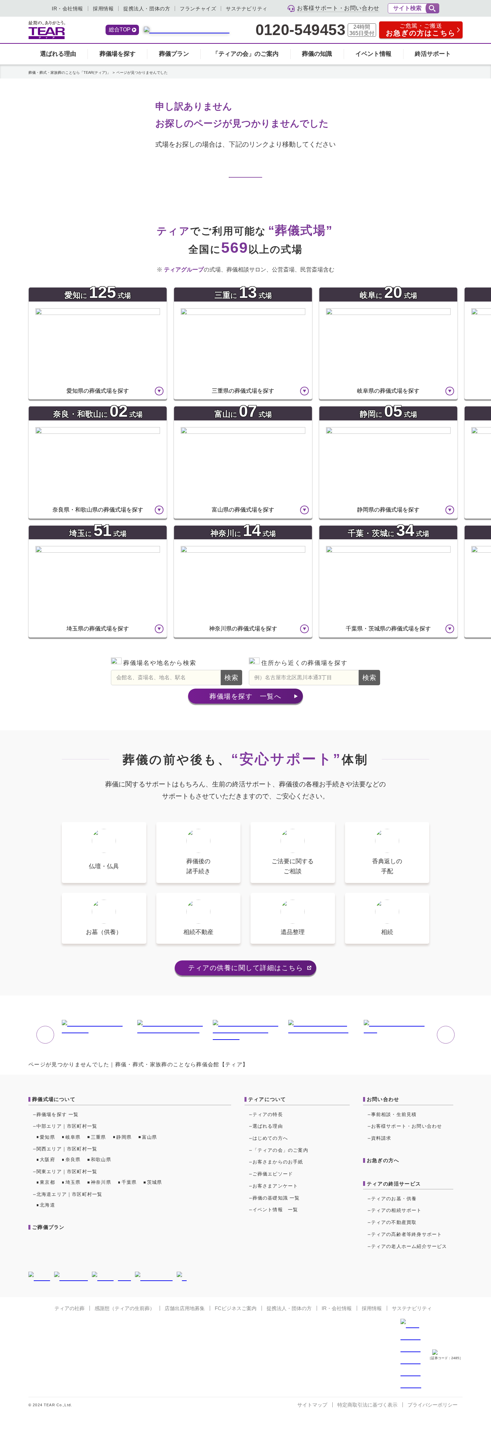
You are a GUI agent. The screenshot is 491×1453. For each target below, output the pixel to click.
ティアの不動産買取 (394, 1222)
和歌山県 (101, 1159)
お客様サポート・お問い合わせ (406, 1126)
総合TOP (120, 29)
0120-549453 (300, 30)
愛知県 (47, 1137)
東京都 (47, 1182)
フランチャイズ (198, 8)
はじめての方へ (270, 1138)
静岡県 (124, 1137)
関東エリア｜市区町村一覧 (66, 1171)
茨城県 (154, 1182)
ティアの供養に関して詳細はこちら (245, 967)
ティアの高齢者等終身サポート (406, 1234)
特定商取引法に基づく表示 (367, 1405)
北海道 (47, 1205)
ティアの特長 (268, 1114)
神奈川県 (101, 1182)
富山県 (149, 1137)
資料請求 (381, 1138)
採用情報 (103, 8)
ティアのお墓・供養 (394, 1198)
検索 (231, 677)
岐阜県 (73, 1137)
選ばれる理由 (58, 53)
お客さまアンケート (275, 1186)
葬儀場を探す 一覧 (57, 1114)
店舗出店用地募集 (185, 1308)
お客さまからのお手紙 (278, 1161)
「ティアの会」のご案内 (245, 53)
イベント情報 (373, 53)
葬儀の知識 (317, 53)
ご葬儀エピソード (273, 1173)
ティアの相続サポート (396, 1210)
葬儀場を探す (118, 53)
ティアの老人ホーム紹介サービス (409, 1246)
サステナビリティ (247, 8)
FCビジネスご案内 (236, 1308)
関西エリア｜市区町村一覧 (66, 1148)
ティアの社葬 (69, 1308)
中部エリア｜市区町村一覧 (66, 1126)
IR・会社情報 (67, 8)
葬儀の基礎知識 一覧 (276, 1198)
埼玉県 (73, 1182)
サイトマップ (312, 1405)
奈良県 (73, 1159)
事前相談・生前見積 (394, 1114)
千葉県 (129, 1182)
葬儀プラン (174, 53)
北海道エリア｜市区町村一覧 (69, 1194)
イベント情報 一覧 (275, 1209)
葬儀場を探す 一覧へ (245, 696)
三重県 (98, 1137)
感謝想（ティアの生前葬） (125, 1308)
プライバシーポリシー (432, 1405)
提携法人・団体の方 (146, 8)
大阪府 (47, 1159)
